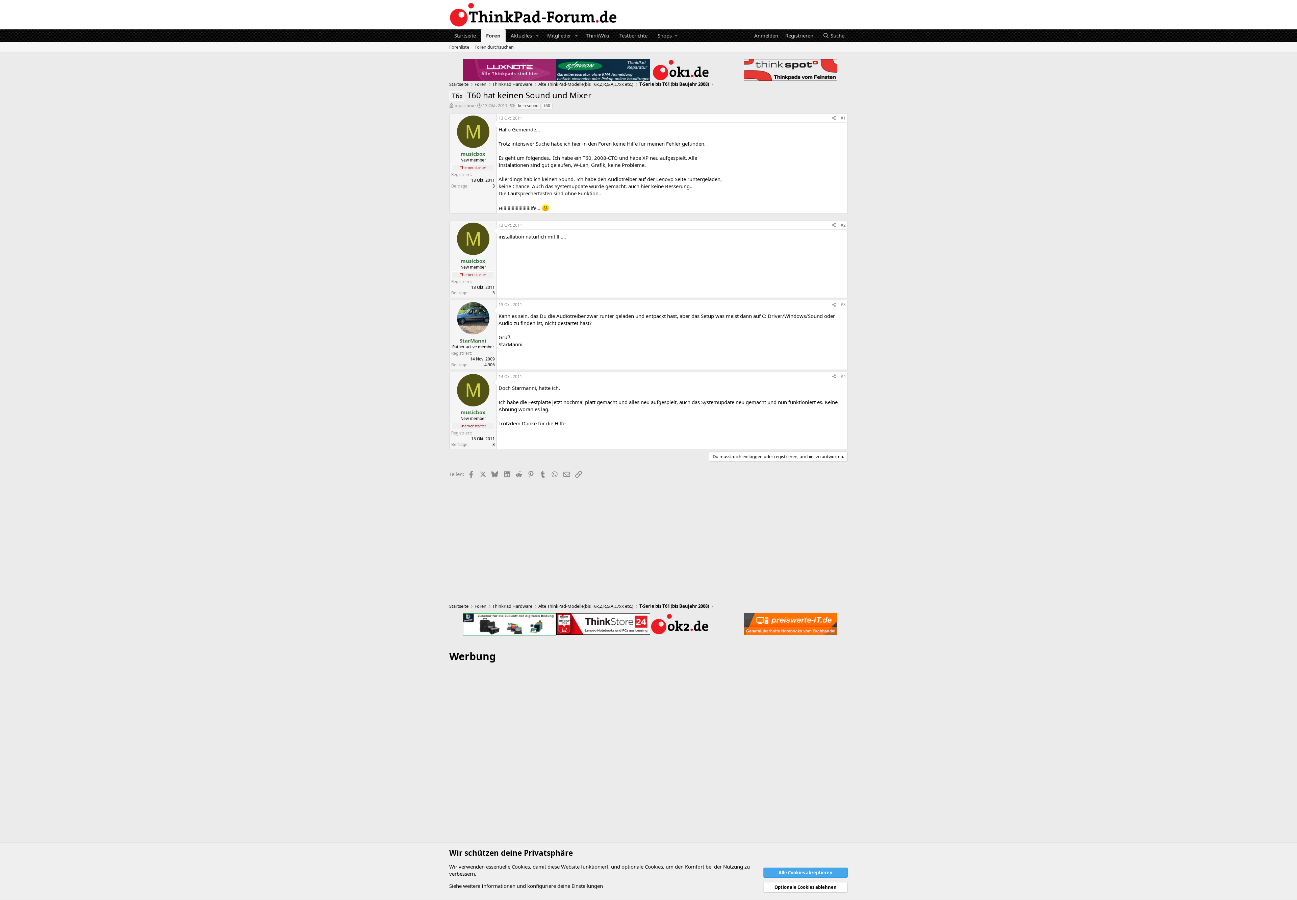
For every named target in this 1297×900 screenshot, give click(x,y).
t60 (547, 105)
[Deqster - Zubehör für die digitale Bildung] (509, 624)
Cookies (521, 866)
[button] (537, 35)
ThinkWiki (597, 35)
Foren (493, 35)
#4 (843, 376)
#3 (843, 304)
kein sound (528, 105)
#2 (843, 225)
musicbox (464, 105)
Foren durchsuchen (494, 47)
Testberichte (633, 35)
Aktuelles (521, 35)
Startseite (465, 35)
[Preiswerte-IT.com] (790, 624)
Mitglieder (559, 35)
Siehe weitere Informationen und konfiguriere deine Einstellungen (526, 885)
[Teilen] (834, 118)
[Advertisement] (648, 770)
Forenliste (459, 47)
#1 (843, 118)
